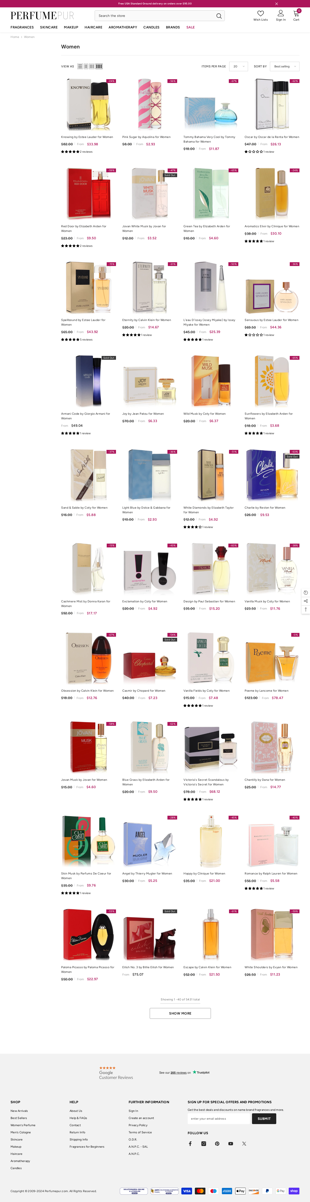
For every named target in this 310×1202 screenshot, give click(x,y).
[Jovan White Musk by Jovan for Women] (149, 194)
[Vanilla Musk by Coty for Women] (272, 569)
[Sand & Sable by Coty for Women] (88, 475)
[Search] (160, 15)
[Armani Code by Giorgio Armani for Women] (88, 381)
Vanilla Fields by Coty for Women (206, 691)
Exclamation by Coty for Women (144, 601)
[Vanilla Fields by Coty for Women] (210, 658)
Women (29, 37)
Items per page (214, 66)
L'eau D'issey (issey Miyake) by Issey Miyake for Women (209, 322)
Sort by (260, 66)
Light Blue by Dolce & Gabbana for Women (146, 510)
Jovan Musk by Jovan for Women (84, 780)
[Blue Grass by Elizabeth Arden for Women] (149, 747)
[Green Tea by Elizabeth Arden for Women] (210, 194)
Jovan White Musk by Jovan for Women (144, 229)
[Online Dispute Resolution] (134, 1191)
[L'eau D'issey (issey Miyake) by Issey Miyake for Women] (210, 288)
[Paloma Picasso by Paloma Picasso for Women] (88, 935)
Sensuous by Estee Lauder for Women (271, 320)
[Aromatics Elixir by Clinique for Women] (272, 194)
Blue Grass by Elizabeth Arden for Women (146, 782)
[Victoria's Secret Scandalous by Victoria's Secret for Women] (210, 747)
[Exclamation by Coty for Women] (149, 569)
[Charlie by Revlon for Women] (272, 475)
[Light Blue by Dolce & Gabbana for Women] (149, 475)
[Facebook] (190, 1143)
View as (67, 66)
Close (276, 3)
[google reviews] (116, 1072)
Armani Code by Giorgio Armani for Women (85, 416)
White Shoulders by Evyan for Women (271, 967)
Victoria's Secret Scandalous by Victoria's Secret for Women (206, 782)
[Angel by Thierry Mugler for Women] (149, 841)
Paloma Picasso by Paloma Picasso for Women (87, 969)
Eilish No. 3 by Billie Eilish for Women (148, 967)
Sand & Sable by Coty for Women (84, 507)
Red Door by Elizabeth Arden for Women (83, 229)
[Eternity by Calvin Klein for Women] (149, 288)
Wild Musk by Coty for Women (204, 414)
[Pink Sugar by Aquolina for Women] (149, 105)
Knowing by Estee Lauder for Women (87, 137)
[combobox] (154, 16)
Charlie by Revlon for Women (265, 507)
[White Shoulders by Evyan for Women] (272, 935)
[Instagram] (203, 1143)
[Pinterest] (217, 1143)
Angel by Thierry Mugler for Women (147, 873)
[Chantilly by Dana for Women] (272, 747)
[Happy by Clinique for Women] (210, 841)
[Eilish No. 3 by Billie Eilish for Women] (149, 935)
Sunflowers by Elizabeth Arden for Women (269, 416)
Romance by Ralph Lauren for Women (271, 873)
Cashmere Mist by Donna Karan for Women (85, 604)
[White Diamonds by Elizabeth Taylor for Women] (210, 475)
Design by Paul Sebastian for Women (209, 601)
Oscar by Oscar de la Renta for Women (272, 137)
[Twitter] (244, 1143)
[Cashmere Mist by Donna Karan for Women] (88, 569)
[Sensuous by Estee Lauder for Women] (272, 288)
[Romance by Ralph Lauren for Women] (272, 841)
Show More (180, 1013)
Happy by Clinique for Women (204, 873)
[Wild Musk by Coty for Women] (210, 381)
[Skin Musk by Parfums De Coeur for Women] (88, 841)
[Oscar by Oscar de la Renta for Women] (272, 105)
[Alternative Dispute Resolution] (165, 1191)
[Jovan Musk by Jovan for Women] (88, 747)
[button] (80, 66)
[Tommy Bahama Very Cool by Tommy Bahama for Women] (210, 105)
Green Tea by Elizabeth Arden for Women (206, 229)
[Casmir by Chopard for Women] (149, 658)
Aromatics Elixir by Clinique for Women (272, 226)
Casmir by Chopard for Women (144, 691)
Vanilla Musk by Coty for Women (267, 601)
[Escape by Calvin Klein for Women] (210, 935)
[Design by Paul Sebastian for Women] (210, 569)
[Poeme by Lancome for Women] (272, 658)
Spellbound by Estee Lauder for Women (83, 322)
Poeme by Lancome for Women (266, 691)
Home (15, 37)
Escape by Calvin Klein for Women (207, 967)
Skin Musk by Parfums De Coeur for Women (86, 876)
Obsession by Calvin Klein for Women (87, 691)
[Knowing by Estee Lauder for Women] (88, 105)
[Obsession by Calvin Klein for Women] (88, 658)
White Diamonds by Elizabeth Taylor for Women (208, 510)
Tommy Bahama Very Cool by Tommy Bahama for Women (209, 139)
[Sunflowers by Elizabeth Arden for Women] (272, 381)
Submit (264, 1119)
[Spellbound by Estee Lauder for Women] (88, 288)
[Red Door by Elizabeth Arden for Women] (88, 194)
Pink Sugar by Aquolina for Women (146, 137)
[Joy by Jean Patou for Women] (149, 381)
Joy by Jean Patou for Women (143, 414)
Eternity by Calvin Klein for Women (146, 320)
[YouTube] (230, 1143)
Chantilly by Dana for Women (265, 780)
